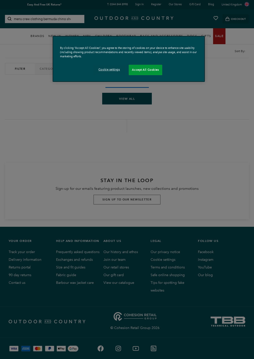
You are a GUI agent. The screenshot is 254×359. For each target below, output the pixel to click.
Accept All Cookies (145, 69)
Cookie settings (109, 69)
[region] (129, 59)
